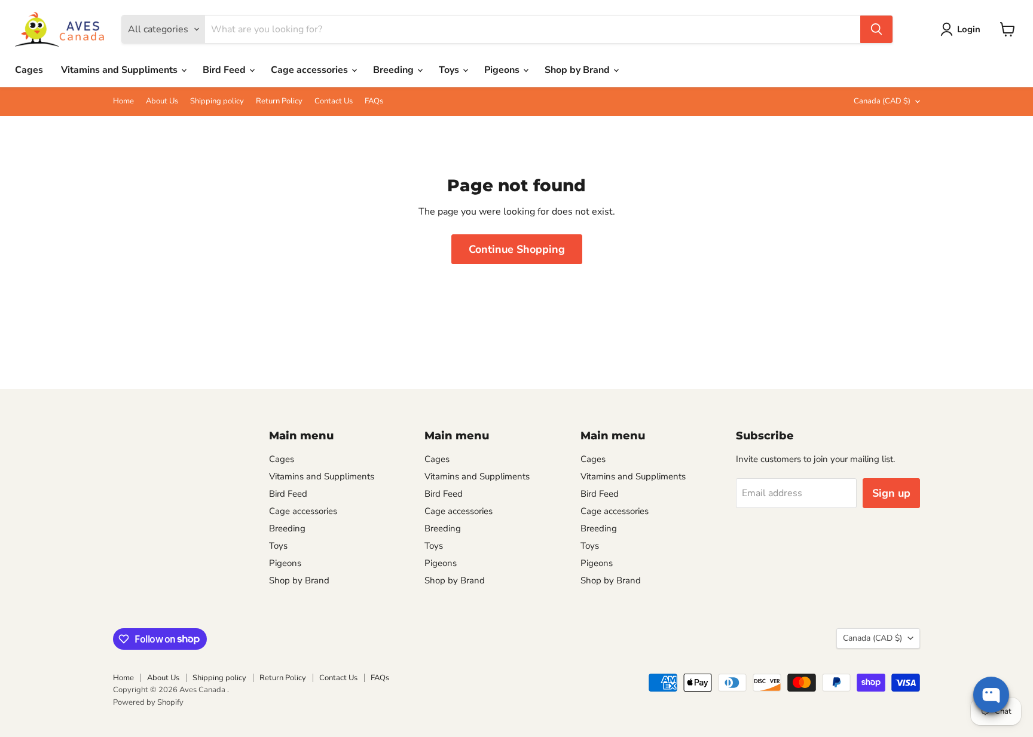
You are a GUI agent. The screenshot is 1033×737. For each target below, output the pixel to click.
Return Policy (279, 101)
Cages (29, 70)
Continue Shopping (517, 249)
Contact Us (333, 101)
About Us (162, 101)
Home (123, 101)
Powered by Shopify (148, 702)
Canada (882, 101)
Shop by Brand (578, 70)
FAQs (374, 101)
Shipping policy (217, 101)
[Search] (876, 29)
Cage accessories (310, 70)
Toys (450, 70)
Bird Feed (225, 70)
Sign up (891, 493)
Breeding (394, 70)
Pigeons (503, 70)
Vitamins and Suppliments (120, 70)
